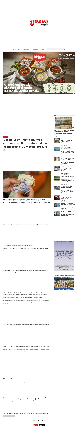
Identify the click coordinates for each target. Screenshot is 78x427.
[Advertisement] (39, 8)
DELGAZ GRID (35, 49)
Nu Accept (41, 425)
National (9, 132)
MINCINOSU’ (27, 49)
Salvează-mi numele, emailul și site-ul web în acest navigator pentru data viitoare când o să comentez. (26, 413)
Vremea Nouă (8, 150)
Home (5, 132)
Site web (30, 408)
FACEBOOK (43, 49)
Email (4, 408)
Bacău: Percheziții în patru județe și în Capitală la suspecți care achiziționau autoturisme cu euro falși (64, 132)
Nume (4, 403)
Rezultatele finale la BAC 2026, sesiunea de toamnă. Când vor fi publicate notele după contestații (67, 213)
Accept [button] (35, 425)
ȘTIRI (15, 49)
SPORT (20, 49)
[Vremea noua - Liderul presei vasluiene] (39, 23)
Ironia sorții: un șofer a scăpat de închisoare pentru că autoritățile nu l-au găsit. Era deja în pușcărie (68, 198)
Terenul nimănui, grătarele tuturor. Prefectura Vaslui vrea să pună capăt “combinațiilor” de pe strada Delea (67, 141)
